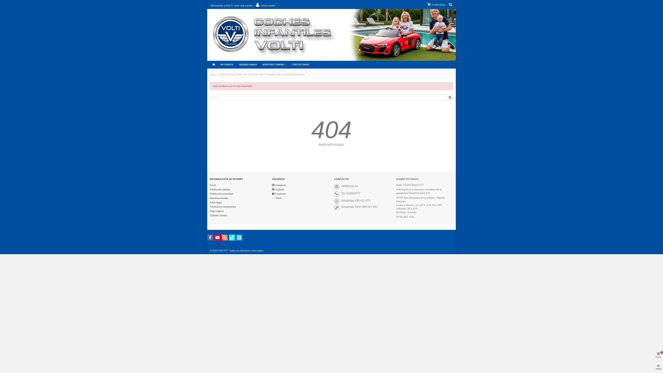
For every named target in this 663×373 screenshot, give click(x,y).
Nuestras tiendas (219, 198)
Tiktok (278, 198)
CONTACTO (341, 179)
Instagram (280, 185)
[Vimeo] (239, 238)
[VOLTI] (274, 35)
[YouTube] (217, 238)
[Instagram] (225, 238)
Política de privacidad (221, 193)
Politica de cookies (220, 189)
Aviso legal (216, 202)
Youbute (279, 189)
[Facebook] (210, 238)
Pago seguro (217, 211)
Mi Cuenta (226, 65)
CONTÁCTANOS (300, 65)
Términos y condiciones (223, 206)
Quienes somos (248, 65)
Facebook (280, 193)
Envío (213, 185)
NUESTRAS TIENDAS (273, 65)
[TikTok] (232, 238)
